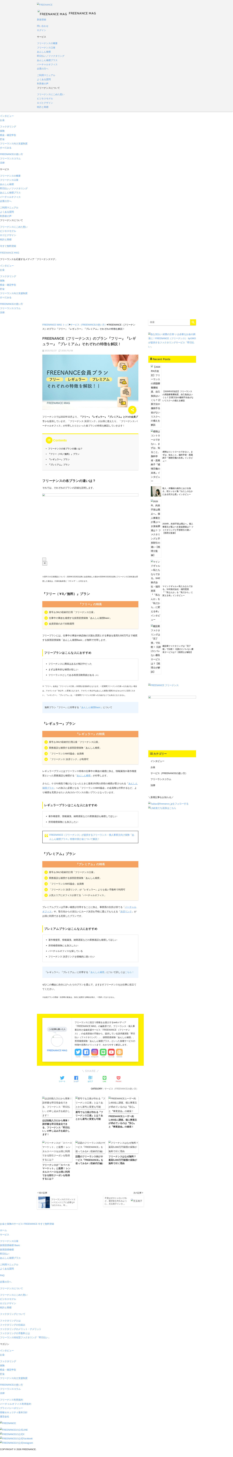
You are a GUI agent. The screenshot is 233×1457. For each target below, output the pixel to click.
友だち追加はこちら (165, 808)
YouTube (111, 1057)
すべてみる (5, 148)
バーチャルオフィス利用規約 (15, 1404)
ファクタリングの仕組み (12, 1325)
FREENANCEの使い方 (11, 154)
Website (119, 1057)
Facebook (86, 1057)
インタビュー (7, 116)
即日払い (4, 1254)
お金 (2, 120)
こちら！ (129, 972)
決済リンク (126, 911)
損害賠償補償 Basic (10, 1245)
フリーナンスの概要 (47, 43)
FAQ (2, 1275)
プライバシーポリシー (11, 1408)
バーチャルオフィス (47, 64)
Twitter (78, 1057)
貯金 (2, 139)
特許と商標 (42, 107)
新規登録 (41, 19)
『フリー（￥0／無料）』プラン (64, 454)
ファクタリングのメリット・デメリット (20, 1329)
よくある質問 (44, 79)
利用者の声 (42, 83)
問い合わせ (42, 26)
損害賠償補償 (7, 1249)
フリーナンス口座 (46, 47)
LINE (103, 1057)
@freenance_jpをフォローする (173, 803)
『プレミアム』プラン (59, 464)
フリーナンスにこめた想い (50, 94)
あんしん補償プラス (47, 60)
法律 (2, 162)
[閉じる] (44, 563)
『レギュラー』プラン (59, 459)
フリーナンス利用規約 (11, 1400)
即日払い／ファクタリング (50, 56)
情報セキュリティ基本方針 (14, 1412)
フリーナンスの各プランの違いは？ (65, 448)
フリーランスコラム (10, 158)
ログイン (41, 30)
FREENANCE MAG (82, 13)
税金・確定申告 (8, 135)
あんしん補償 (44, 52)
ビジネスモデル (45, 98)
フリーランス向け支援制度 (14, 143)
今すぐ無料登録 (8, 246)
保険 (2, 131)
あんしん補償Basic (91, 707)
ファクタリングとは (10, 1320)
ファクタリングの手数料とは (15, 1333)
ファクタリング (8, 126)
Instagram (94, 1057)
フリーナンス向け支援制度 (14, 1378)
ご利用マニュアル (46, 75)
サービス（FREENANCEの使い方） (121, 1088)
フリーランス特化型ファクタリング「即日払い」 (25, 1337)
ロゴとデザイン (45, 103)
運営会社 (4, 1416)
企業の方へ (42, 68)
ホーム (3, 1230)
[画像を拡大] (44, 559)
